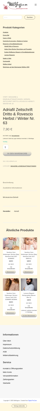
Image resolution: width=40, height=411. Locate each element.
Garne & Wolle (7, 38)
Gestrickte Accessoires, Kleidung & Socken (15, 41)
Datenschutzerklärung (11, 348)
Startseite (6, 383)
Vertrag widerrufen (19, 406)
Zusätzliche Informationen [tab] (12, 188)
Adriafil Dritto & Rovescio (11, 46)
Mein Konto (7, 372)
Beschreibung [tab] (8, 182)
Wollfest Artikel (7, 64)
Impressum (7, 344)
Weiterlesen (10, 272)
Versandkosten (15, 135)
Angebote (5, 32)
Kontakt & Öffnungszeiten (13, 369)
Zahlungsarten (8, 379)
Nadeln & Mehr (7, 58)
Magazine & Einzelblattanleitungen (23, 166)
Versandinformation (10, 376)
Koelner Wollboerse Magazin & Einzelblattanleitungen (19, 52)
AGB (5, 352)
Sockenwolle (6, 61)
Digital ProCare (32, 400)
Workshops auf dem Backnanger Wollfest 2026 (16, 67)
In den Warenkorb (17, 153)
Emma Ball (6, 35)
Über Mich (7, 341)
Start (5, 97)
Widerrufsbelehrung (10, 355)
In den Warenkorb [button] (29, 315)
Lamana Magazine (9, 55)
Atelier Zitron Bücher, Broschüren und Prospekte (18, 49)
